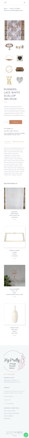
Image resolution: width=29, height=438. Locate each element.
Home (5, 8)
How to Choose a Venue (9, 410)
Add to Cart (16, 122)
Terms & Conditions (8, 416)
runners (22, 133)
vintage (14, 134)
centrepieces (10, 133)
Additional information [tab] (18, 141)
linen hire (17, 133)
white (18, 134)
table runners (8, 134)
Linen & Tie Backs (15, 8)
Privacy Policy (7, 418)
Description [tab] (7, 141)
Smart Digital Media (18, 432)
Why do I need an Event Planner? (11, 413)
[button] (26, 435)
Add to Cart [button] (11, 221)
